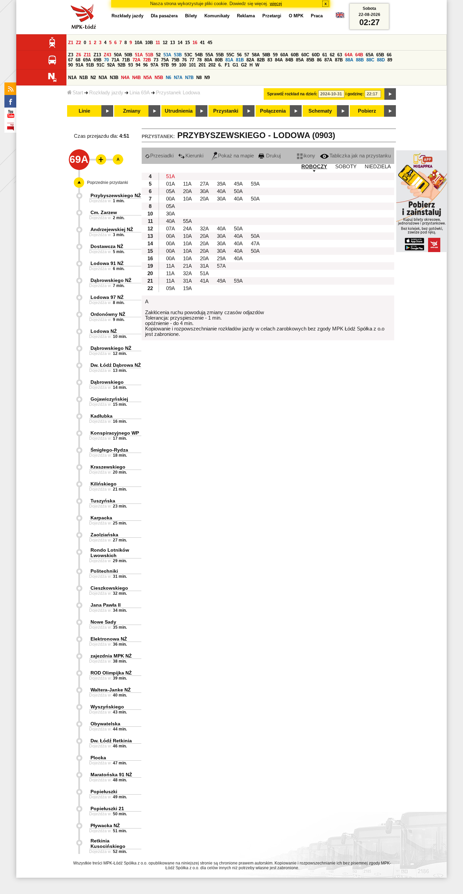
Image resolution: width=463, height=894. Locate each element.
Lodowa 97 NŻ (107, 297)
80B (219, 59)
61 (324, 54)
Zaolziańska (104, 534)
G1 (235, 65)
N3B (114, 77)
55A (209, 54)
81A (229, 59)
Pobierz (367, 111)
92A (111, 65)
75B (175, 59)
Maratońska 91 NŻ (111, 774)
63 (339, 54)
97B (165, 65)
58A (256, 54)
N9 (207, 77)
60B (295, 54)
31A (204, 266)
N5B (159, 77)
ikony (309, 155)
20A (187, 191)
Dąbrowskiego (107, 382)
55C (230, 54)
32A (204, 228)
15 (187, 42)
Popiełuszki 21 (107, 808)
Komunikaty (216, 15)
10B (149, 42)
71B (126, 59)
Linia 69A (139, 92)
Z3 (70, 54)
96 (145, 65)
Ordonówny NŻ (107, 314)
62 (332, 54)
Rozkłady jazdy (106, 92)
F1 (227, 65)
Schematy (320, 111)
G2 (244, 65)
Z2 (78, 42)
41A (204, 281)
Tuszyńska (102, 500)
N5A (147, 77)
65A (370, 54)
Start (78, 92)
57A (221, 266)
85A (300, 59)
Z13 (97, 54)
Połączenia (273, 111)
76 (184, 59)
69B (97, 59)
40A (221, 191)
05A (170, 191)
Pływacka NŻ (105, 825)
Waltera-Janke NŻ (110, 689)
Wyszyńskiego (107, 706)
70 (106, 59)
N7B (189, 77)
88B (360, 59)
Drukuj (273, 155)
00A (170, 199)
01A (170, 184)
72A (136, 59)
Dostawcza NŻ (106, 246)
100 (182, 65)
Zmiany (131, 111)
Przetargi (271, 15)
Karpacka (101, 517)
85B (310, 59)
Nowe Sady (103, 622)
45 (209, 42)
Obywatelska (105, 723)
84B (289, 59)
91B (90, 65)
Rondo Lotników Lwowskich (109, 552)
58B (266, 54)
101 (192, 65)
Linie (84, 111)
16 (195, 42)
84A (279, 59)
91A (79, 65)
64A (349, 54)
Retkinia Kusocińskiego (107, 843)
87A (328, 59)
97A (154, 65)
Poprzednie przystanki (107, 182)
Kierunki (194, 155)
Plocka (98, 757)
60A (284, 54)
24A (187, 228)
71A (115, 59)
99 (174, 65)
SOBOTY (346, 166)
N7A (178, 77)
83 (269, 59)
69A (87, 59)
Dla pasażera (164, 15)
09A (170, 288)
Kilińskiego (103, 484)
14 (180, 42)
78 (199, 59)
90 (70, 65)
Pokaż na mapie (236, 155)
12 (165, 42)
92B (121, 65)
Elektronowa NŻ (108, 639)
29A (221, 258)
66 (389, 54)
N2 (93, 77)
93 (130, 65)
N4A (125, 77)
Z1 (70, 42)
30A (204, 191)
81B (240, 59)
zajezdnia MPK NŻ (111, 656)
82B (261, 59)
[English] (340, 17)
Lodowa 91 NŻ (107, 263)
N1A (72, 77)
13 (172, 42)
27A (204, 184)
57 (246, 54)
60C (305, 54)
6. (220, 65)
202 (212, 65)
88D (381, 59)
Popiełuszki (103, 791)
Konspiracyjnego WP (114, 433)
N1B (83, 77)
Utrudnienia (179, 111)
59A (255, 184)
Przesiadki (162, 155)
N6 (168, 77)
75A (165, 59)
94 (138, 65)
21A (187, 266)
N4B (136, 77)
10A (138, 42)
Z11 (87, 54)
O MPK (296, 15)
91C (100, 65)
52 (158, 54)
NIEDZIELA (378, 166)
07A (170, 228)
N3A (103, 77)
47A (255, 243)
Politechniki (104, 571)
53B (178, 54)
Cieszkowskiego (109, 588)
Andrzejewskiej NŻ (111, 229)
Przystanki (225, 111)
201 (202, 65)
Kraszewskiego (107, 467)
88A (349, 59)
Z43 (107, 54)
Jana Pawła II (105, 605)
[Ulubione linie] (99, 159)
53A (167, 54)
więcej (276, 3)
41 (202, 42)
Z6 (78, 54)
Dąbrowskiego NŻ (111, 280)
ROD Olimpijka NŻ (111, 673)
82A (250, 59)
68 (78, 59)
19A (187, 288)
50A (118, 54)
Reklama (246, 15)
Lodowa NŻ (103, 331)
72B (147, 59)
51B (149, 54)
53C (188, 54)
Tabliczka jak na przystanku (360, 155)
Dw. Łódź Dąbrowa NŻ (115, 365)
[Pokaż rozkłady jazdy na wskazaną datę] (390, 94)
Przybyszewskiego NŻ (115, 195)
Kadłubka (101, 416)
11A (187, 184)
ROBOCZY (314, 166)
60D (316, 54)
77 (191, 59)
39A (221, 184)
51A (139, 54)
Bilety (191, 15)
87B (339, 59)
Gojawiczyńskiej (109, 399)
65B (380, 54)
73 (156, 59)
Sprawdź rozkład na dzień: (292, 94)
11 (158, 42)
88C (370, 59)
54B (199, 54)
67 (70, 59)
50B (128, 54)
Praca (317, 15)
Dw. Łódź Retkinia (111, 740)
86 (319, 59)
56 (239, 54)
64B (359, 54)
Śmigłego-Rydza (109, 450)
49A (238, 184)
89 (389, 59)
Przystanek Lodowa (178, 92)
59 (275, 54)
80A (208, 59)
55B (220, 54)
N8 (199, 77)
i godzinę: (354, 94)
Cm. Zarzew (103, 212)
